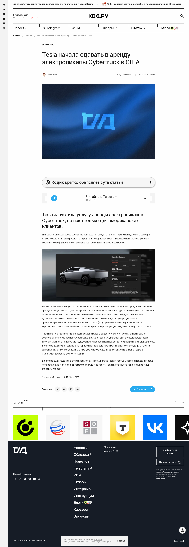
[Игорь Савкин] (44, 75)
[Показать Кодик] (182, 530)
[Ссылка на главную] (20, 475)
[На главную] (98, 16)
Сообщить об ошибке (170, 477)
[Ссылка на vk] (4, 9)
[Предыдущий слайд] (175, 402)
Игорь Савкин (54, 75)
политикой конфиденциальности (167, 497)
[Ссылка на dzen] (4, 19)
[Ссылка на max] (4, 14)
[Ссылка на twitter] (4, 28)
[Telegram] (57, 389)
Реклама (110, 477)
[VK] (64, 389)
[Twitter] (71, 389)
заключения (53, 234)
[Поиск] (182, 16)
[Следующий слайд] (183, 402)
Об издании (110, 472)
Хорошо (121, 540)
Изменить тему (167, 487)
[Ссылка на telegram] (4, 5)
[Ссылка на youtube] (4, 23)
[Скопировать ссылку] (77, 389)
